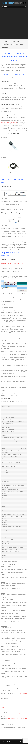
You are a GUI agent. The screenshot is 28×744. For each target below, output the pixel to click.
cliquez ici (16, 77)
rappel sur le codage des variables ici (9, 122)
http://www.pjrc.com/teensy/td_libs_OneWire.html (16, 718)
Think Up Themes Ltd (11, 741)
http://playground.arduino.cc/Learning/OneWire (13, 713)
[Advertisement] (14, 22)
